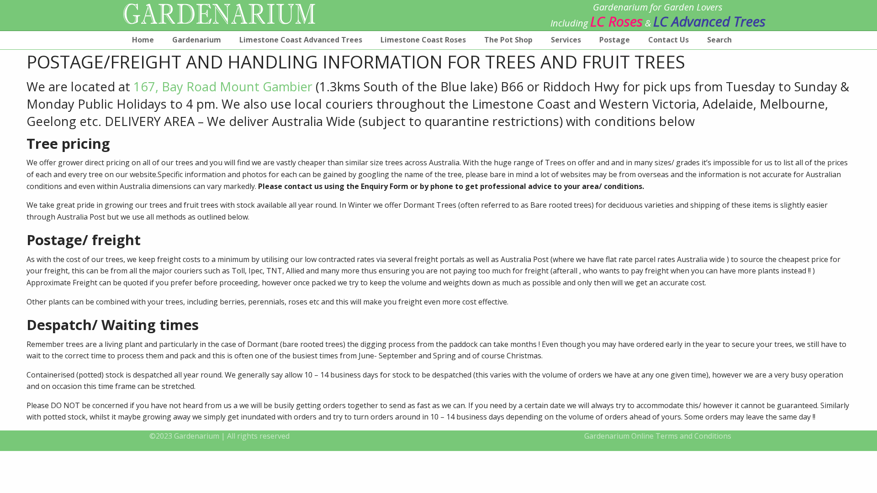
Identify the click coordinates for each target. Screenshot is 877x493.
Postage (614, 40)
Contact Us (668, 40)
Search (719, 40)
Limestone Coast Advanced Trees (300, 40)
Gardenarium (196, 40)
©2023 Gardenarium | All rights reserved (219, 436)
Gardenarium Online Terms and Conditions (657, 436)
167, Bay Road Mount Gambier (222, 86)
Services (566, 40)
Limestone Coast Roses (423, 40)
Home (143, 40)
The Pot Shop (508, 40)
